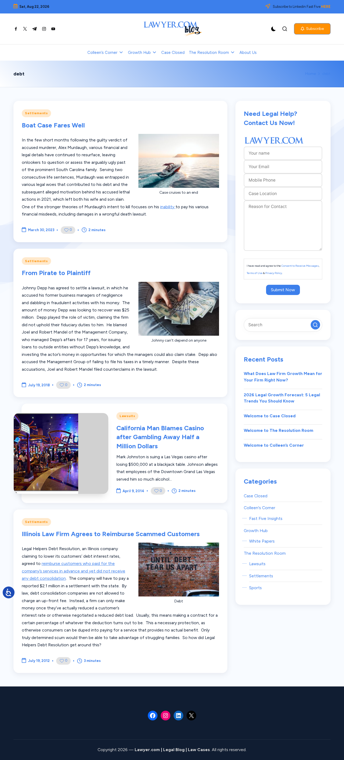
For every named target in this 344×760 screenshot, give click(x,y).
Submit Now (283, 289)
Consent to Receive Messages (300, 266)
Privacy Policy (273, 273)
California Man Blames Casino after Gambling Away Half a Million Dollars (160, 437)
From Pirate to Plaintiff (56, 273)
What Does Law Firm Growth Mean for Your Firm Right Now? (283, 377)
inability (167, 206)
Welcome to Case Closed (270, 415)
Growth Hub (256, 530)
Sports (255, 587)
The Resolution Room (265, 553)
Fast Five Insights (265, 518)
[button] (312, 28)
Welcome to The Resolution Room (278, 430)
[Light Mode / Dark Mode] (274, 29)
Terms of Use (255, 273)
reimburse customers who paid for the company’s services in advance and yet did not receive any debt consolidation (73, 571)
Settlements (36, 113)
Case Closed (255, 495)
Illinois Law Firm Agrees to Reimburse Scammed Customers (111, 534)
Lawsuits (127, 416)
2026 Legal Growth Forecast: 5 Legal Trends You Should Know (282, 398)
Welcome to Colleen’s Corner (274, 445)
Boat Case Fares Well (53, 125)
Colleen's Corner (259, 508)
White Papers (262, 541)
